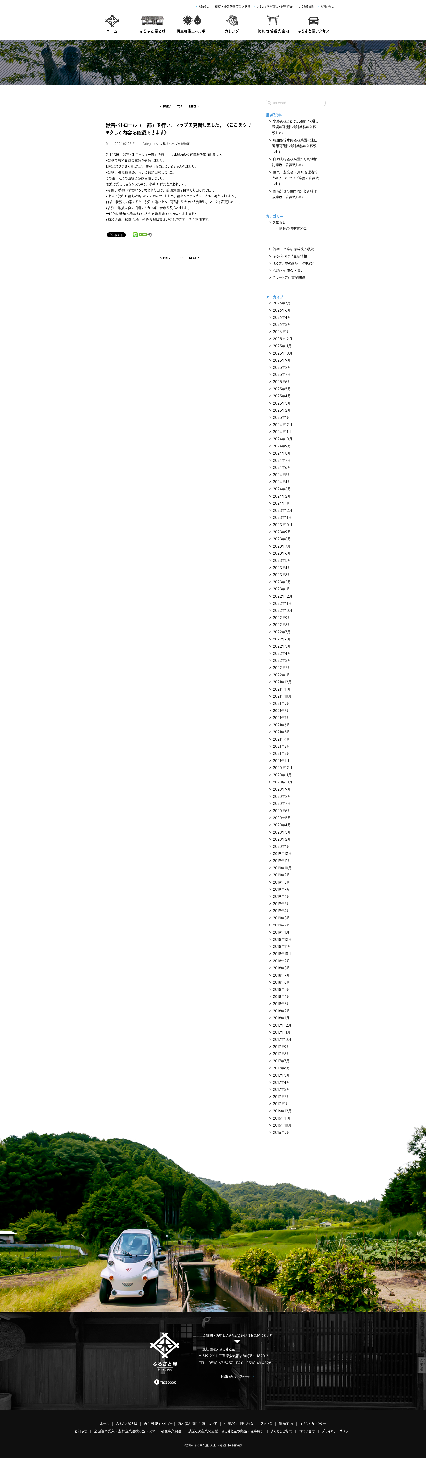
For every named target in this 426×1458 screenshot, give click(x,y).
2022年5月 (282, 646)
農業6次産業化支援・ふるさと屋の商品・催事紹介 (226, 1431)
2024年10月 (282, 439)
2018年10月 (282, 953)
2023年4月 (282, 567)
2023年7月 (282, 546)
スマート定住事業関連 (289, 277)
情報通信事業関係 (293, 228)
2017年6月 (281, 1068)
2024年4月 (282, 481)
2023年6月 (282, 553)
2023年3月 (282, 574)
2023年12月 (282, 510)
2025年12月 (282, 338)
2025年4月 (282, 396)
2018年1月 (281, 1018)
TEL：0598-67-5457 (216, 1363)
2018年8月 (281, 968)
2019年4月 (281, 910)
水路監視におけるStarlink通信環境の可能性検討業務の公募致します (295, 127)
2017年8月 (281, 1053)
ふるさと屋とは (126, 1423)
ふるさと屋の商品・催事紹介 (275, 6)
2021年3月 (281, 746)
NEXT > (194, 106)
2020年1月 (281, 846)
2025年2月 (282, 410)
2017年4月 (281, 1082)
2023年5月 (282, 560)
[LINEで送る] (135, 234)
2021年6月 (281, 725)
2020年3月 (282, 832)
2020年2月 (282, 839)
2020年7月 (282, 803)
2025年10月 (282, 353)
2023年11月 (282, 517)
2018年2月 (281, 1011)
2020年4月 (282, 825)
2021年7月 (281, 717)
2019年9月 (281, 875)
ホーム (104, 1423)
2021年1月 (281, 760)
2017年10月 (282, 1039)
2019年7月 (281, 889)
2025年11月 (282, 346)
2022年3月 (282, 660)
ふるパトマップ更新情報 (175, 143)
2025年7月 (282, 374)
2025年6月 (282, 381)
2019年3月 (281, 918)
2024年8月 (282, 453)
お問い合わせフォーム (237, 1376)
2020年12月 (282, 767)
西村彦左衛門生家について (197, 1423)
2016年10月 (282, 1125)
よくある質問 (306, 6)
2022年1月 (281, 674)
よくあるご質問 (281, 1431)
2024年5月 (282, 474)
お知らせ (203, 6)
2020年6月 (282, 810)
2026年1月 (281, 331)
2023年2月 (282, 582)
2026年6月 (282, 310)
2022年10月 (282, 610)
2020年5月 (282, 817)
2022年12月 (282, 596)
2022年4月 (282, 653)
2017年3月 (281, 1089)
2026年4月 (282, 317)
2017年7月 (281, 1061)
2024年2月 (282, 496)
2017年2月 (281, 1096)
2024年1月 (281, 503)
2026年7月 (282, 303)
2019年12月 (282, 853)
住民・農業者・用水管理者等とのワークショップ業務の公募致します (295, 178)
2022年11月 (282, 603)
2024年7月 (282, 460)
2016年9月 (281, 1132)
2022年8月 (282, 624)
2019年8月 (281, 882)
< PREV (165, 106)
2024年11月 (282, 431)
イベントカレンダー (313, 1423)
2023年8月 (282, 539)
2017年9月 (281, 1046)
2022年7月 (282, 632)
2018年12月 (282, 939)
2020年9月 (282, 789)
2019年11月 (282, 860)
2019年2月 (281, 925)
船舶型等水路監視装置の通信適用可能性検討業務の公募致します (294, 146)
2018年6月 (281, 982)
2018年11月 (282, 946)
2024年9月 (282, 446)
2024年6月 (282, 467)
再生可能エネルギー (158, 1423)
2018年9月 (281, 960)
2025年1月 (281, 417)
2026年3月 (282, 324)
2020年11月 (282, 775)
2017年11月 (282, 1032)
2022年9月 (282, 617)
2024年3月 (282, 489)
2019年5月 (281, 903)
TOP (179, 106)
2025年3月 (282, 403)
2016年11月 (282, 1118)
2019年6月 (281, 896)
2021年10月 (282, 696)
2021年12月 (282, 682)
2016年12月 (282, 1111)
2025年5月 (282, 389)
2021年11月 (282, 689)
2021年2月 (281, 753)
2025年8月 (282, 367)
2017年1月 (281, 1103)
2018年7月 (281, 975)
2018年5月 (281, 989)
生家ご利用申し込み (238, 1423)
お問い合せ (327, 6)
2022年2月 (282, 667)
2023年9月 (282, 531)
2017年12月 (282, 1025)
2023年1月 (281, 589)
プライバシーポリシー (336, 1431)
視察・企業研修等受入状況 (232, 6)
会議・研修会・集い (288, 270)
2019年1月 (281, 932)
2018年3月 (281, 1003)
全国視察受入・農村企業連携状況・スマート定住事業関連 (137, 1431)
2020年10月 (282, 782)
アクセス (266, 1423)
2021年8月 (281, 710)
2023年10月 (282, 524)
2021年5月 (281, 732)
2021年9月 (281, 703)
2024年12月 (282, 424)
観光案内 (286, 1423)
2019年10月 (282, 868)
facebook (168, 1382)
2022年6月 (282, 639)
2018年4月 (281, 996)
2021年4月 (281, 739)
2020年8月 (282, 796)
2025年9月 (282, 360)
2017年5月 (281, 1075)
